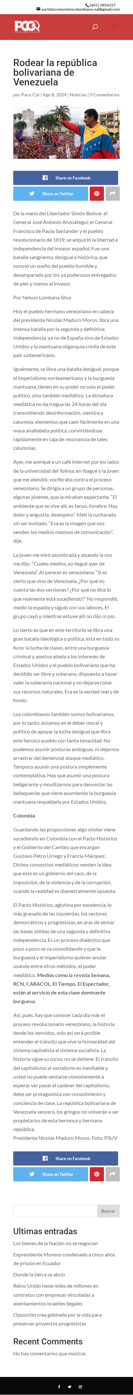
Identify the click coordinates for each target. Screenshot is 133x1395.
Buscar (108, 1211)
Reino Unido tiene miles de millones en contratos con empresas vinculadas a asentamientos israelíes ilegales (55, 1294)
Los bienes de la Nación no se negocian (55, 1243)
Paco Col (30, 94)
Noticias (78, 94)
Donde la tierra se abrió (39, 1274)
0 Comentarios (104, 94)
